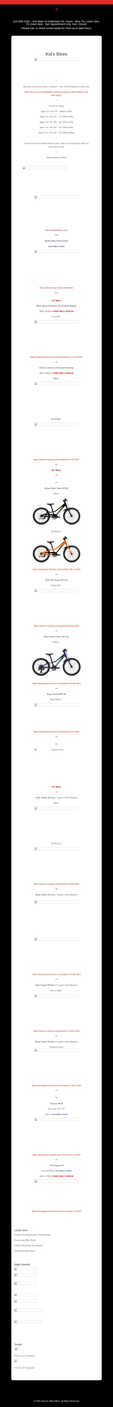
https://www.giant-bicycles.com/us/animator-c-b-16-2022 (56, 357)
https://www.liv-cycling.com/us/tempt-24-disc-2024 (56, 1031)
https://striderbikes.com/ (56, 230)
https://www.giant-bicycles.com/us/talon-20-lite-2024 (56, 683)
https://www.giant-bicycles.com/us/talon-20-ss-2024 (56, 569)
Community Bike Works (25, 1240)
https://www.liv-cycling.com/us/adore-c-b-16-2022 (56, 459)
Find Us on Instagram (24, 1368)
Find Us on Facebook (24, 1356)
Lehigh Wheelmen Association (28, 1245)
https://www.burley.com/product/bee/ (56, 288)
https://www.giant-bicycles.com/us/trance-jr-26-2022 (56, 1155)
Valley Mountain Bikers (24, 1251)
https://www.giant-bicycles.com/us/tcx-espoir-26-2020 (56, 1211)
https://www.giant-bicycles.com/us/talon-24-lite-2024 (56, 974)
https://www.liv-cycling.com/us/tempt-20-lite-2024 (56, 626)
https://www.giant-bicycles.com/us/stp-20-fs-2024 (56, 731)
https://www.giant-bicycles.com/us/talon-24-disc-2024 (56, 1085)
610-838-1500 (21, 21)
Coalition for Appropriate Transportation (32, 1235)
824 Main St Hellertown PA (48, 21)
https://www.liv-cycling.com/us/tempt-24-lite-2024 (56, 884)
